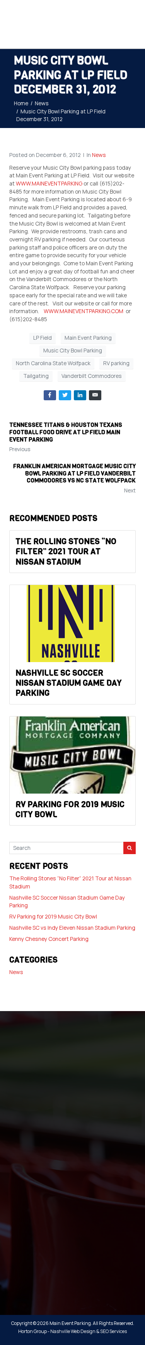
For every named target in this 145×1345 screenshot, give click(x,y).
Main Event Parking (88, 337)
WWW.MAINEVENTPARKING (49, 183)
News (99, 154)
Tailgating (36, 375)
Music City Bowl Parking (72, 350)
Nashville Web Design (73, 1331)
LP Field (42, 337)
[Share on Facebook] (50, 395)
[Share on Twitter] (65, 395)
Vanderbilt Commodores (91, 375)
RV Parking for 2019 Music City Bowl (53, 916)
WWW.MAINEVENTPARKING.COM (83, 311)
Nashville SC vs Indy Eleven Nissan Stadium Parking (72, 927)
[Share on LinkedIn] (80, 395)
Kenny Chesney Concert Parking (49, 938)
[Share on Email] (95, 395)
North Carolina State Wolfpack (53, 363)
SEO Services (113, 1331)
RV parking (116, 363)
